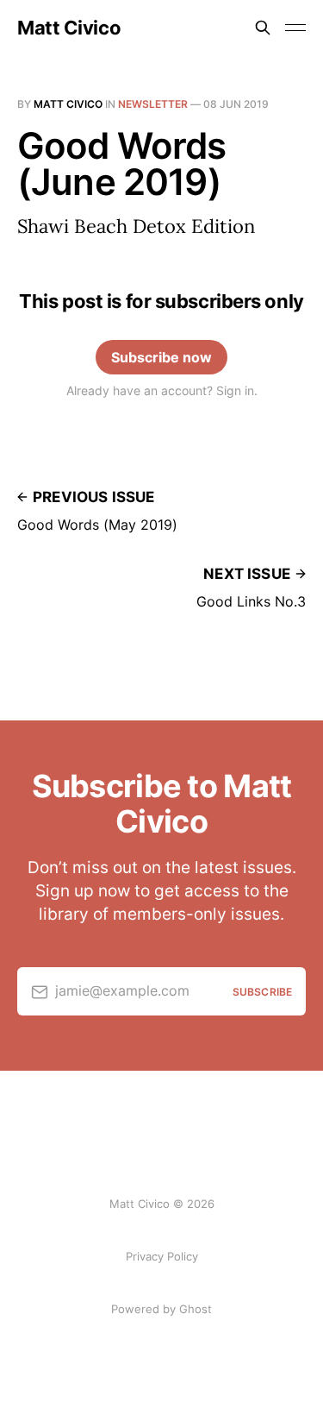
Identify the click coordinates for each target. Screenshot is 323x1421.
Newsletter (153, 103)
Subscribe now (161, 357)
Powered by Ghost (161, 1309)
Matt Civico (69, 27)
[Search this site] (263, 28)
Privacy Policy (162, 1256)
